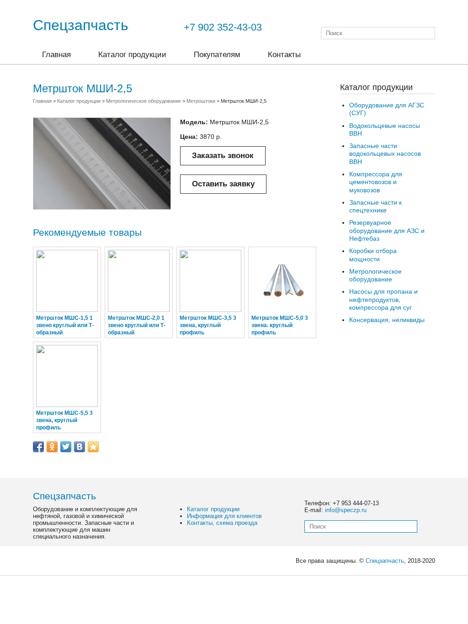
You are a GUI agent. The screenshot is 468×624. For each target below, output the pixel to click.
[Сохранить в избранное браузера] (93, 446)
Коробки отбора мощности (373, 254)
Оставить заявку (223, 184)
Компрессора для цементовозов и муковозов (375, 182)
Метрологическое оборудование (375, 275)
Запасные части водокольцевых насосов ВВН (385, 153)
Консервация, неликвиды (387, 319)
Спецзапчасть (80, 25)
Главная (56, 54)
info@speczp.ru (346, 510)
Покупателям (217, 54)
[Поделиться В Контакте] (79, 446)
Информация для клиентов (224, 516)
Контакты (284, 54)
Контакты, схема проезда (222, 522)
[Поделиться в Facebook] (38, 446)
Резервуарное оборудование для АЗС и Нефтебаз (387, 230)
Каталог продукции (132, 54)
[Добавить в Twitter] (65, 446)
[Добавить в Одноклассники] (52, 446)
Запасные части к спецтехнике (375, 206)
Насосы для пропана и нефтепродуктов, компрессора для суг (383, 299)
